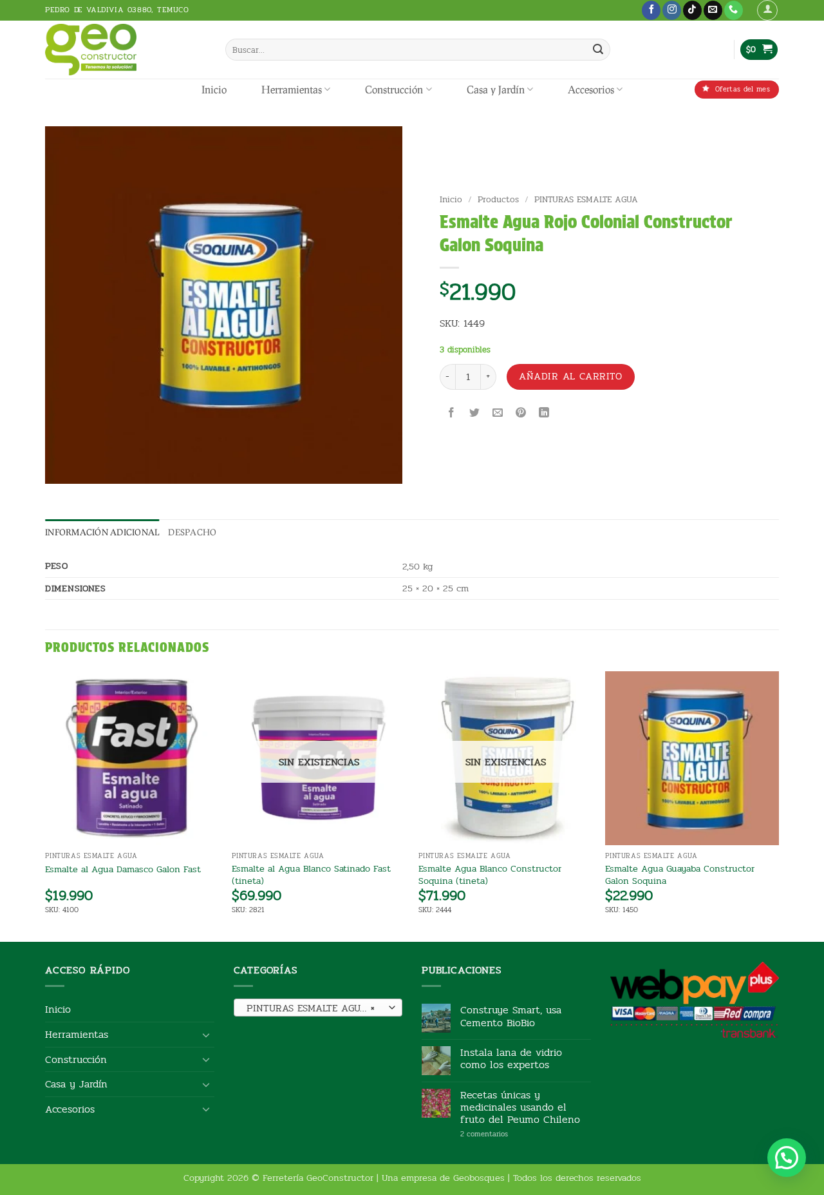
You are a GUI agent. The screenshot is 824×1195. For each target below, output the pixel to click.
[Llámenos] (733, 10)
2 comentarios (503, 1134)
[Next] (778, 805)
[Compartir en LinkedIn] (544, 414)
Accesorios (591, 89)
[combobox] (318, 1008)
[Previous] (45, 805)
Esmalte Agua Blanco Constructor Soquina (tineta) (489, 874)
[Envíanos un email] (713, 10)
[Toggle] (206, 1034)
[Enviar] (598, 50)
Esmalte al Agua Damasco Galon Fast (123, 869)
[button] (767, 10)
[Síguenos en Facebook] (651, 10)
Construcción (394, 89)
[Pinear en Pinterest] (521, 414)
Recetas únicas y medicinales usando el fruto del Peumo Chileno (520, 1107)
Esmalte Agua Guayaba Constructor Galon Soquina (679, 874)
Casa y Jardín (496, 89)
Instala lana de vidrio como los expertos (511, 1058)
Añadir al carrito (570, 376)
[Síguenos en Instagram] (671, 10)
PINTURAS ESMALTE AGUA (586, 199)
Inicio (214, 89)
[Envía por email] (498, 414)
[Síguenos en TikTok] (692, 10)
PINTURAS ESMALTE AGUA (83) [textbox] (317, 1008)
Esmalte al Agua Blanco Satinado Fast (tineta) (311, 874)
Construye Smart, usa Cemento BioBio (510, 1016)
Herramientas (291, 89)
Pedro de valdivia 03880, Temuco (117, 9)
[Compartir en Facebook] (451, 414)
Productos (498, 199)
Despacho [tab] (192, 532)
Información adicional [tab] (102, 532)
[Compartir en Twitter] (474, 414)
